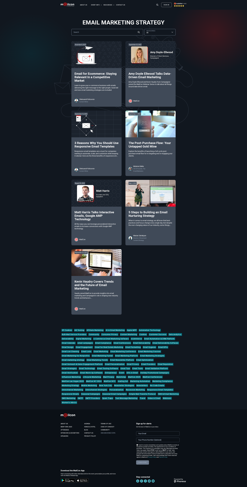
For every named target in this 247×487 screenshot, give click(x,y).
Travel (142, 398)
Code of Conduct (107, 427)
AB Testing (79, 330)
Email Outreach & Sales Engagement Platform (82, 364)
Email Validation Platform (156, 368)
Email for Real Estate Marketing (109, 347)
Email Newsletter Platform (122, 360)
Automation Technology (149, 330)
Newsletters (142, 385)
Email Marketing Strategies (152, 356)
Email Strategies (69, 368)
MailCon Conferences (152, 377)
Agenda (87, 423)
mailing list (123, 381)
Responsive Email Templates (160, 390)
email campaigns (85, 343)
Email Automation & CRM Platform (159, 339)
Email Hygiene (149, 347)
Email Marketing (101, 351)
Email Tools (137, 368)
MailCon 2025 (134, 377)
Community (94, 334)
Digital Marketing (83, 339)
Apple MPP (132, 330)
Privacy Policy (90, 436)
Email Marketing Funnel (102, 356)
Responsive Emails (70, 394)
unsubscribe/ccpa (108, 433)
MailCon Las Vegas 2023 (73, 381)
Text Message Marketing (126, 398)
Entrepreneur (111, 373)
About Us (83, 5)
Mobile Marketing (89, 385)
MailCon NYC (109, 381)
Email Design (67, 347)
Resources (108, 5)
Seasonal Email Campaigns (114, 394)
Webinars (167, 398)
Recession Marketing (135, 390)
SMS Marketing (68, 398)
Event (121, 373)
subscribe (142, 462)
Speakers (64, 436)
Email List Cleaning (70, 351)
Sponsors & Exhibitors (70, 433)
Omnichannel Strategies (96, 390)
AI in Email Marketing (115, 330)
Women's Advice (69, 402)
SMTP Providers (93, 398)
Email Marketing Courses (149, 351)
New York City (105, 385)
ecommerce (136, 339)
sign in (166, 5)
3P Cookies (67, 330)
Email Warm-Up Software (91, 373)
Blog (86, 430)
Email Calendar (68, 343)
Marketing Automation (140, 381)
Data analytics (175, 334)
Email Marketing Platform (126, 356)
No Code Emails (157, 385)
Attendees (65, 430)
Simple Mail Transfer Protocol (142, 394)
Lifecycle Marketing (92, 377)
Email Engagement (84, 347)
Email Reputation (165, 364)
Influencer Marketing (71, 377)
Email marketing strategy (73, 360)
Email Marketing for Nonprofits (76, 356)
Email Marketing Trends (97, 360)
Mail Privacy (108, 377)
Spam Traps (107, 398)
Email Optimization (144, 360)
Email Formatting (133, 347)
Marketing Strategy (70, 385)
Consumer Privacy (110, 334)
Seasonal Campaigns (90, 394)
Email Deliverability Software (165, 343)
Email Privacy (133, 364)
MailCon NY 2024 (94, 381)
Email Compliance (103, 343)
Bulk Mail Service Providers (74, 334)
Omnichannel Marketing (72, 390)
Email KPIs (163, 347)
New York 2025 (66, 427)
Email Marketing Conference (123, 351)
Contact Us (120, 5)
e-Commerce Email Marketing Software (111, 339)
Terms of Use (106, 423)
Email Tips (125, 368)
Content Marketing (128, 334)
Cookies (143, 334)
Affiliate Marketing (95, 330)
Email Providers (148, 364)
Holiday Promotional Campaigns (154, 373)
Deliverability (68, 339)
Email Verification (70, 373)
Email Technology (87, 368)
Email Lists (86, 351)
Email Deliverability (141, 343)
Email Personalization (114, 364)
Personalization (117, 390)
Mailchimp (121, 377)
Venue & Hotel (90, 427)
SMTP (80, 398)
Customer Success (157, 334)
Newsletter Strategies (124, 385)
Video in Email (154, 398)
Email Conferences (122, 343)
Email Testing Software (107, 368)
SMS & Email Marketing (168, 394)
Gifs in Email (132, 373)
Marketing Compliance (163, 381)
